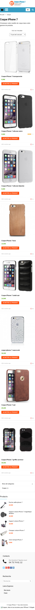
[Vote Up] (31, 89)
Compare (2, 40)
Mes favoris (7, 590)
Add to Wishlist (5, 40)
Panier (5, 593)
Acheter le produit (10, 84)
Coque (4, 488)
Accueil (2, 14)
